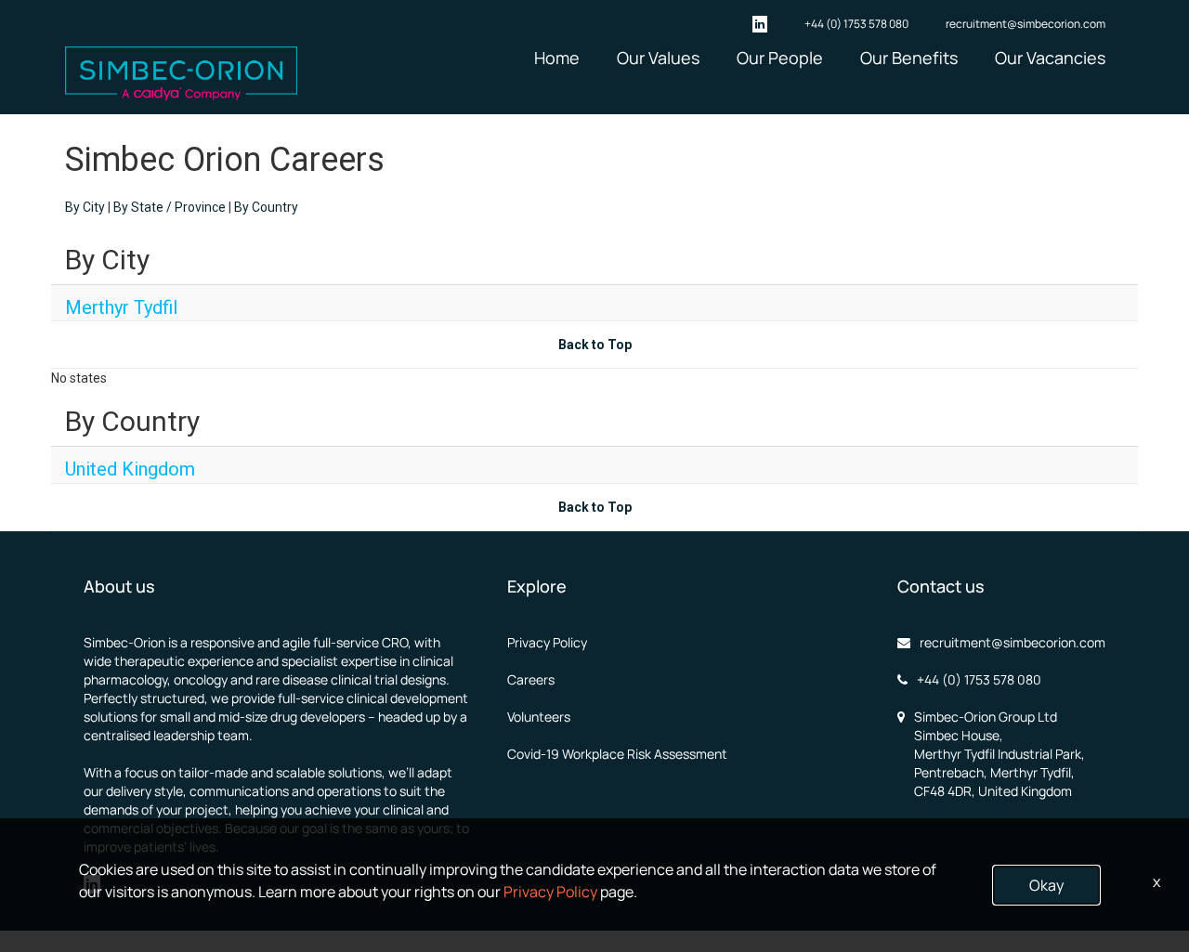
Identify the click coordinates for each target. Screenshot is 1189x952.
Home (557, 57)
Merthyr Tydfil (121, 307)
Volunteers (538, 716)
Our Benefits (909, 57)
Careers (531, 679)
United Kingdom (130, 469)
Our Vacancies (1050, 57)
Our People (780, 57)
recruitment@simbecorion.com (1025, 24)
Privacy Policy (547, 642)
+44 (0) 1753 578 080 (856, 24)
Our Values (658, 57)
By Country (266, 207)
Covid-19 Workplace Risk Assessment (617, 754)
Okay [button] (1046, 885)
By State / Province (169, 207)
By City (85, 207)
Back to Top (595, 344)
